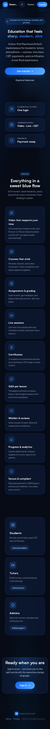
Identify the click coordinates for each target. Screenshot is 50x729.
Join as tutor (18, 588)
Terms (8, 719)
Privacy (16, 719)
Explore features (25, 80)
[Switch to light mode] (22, 4)
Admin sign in (18, 628)
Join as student (19, 548)
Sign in (42, 4)
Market (31, 4)
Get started (23, 71)
